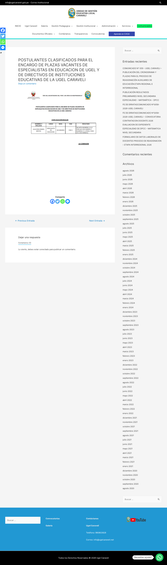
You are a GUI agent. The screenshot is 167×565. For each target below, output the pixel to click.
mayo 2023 (128, 342)
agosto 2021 (128, 435)
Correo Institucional (40, 2)
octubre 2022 (129, 373)
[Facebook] (52, 201)
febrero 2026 (129, 197)
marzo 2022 (128, 404)
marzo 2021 (128, 457)
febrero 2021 (129, 462)
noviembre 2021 (130, 422)
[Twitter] (57, 201)
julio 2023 (127, 334)
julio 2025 (127, 228)
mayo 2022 (128, 395)
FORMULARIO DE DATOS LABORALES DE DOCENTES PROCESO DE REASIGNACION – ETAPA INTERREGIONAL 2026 (142, 141)
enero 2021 (128, 466)
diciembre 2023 (130, 312)
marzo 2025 (128, 245)
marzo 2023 (128, 351)
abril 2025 (127, 241)
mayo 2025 (128, 237)
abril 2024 (127, 294)
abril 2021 (127, 453)
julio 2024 (127, 281)
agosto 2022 (128, 382)
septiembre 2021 (130, 431)
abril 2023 (127, 347)
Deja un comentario (27, 83)
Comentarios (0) (24, 243)
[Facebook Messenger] (67, 201)
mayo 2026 (128, 184)
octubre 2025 (129, 214)
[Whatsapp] (62, 201)
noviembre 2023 (130, 316)
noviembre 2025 (130, 210)
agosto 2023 (128, 329)
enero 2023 (128, 360)
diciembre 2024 (130, 259)
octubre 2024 (129, 267)
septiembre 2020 (130, 484)
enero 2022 (128, 413)
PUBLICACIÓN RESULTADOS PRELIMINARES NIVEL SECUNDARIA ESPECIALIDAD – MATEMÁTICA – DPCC (141, 96)
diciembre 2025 (130, 206)
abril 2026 (127, 188)
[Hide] (1, 53)
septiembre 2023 (131, 325)
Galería (49, 525)
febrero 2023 (129, 356)
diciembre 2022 (130, 365)
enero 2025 (128, 254)
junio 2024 (128, 285)
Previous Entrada (25, 220)
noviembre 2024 (130, 263)
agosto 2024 (128, 276)
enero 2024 (128, 307)
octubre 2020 (129, 479)
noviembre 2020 (130, 475)
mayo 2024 (128, 290)
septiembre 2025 (130, 219)
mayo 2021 (128, 448)
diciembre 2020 (130, 470)
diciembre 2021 (130, 417)
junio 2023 (128, 338)
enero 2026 (128, 201)
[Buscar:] (142, 50)
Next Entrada (97, 220)
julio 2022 (127, 387)
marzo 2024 (128, 298)
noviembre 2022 (130, 369)
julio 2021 (127, 439)
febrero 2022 (129, 409)
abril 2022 (127, 400)
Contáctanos (92, 518)
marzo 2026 (128, 192)
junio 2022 (127, 391)
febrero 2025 (129, 250)
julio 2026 (127, 175)
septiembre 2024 (131, 272)
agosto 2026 (128, 170)
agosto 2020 (128, 488)
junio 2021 (127, 444)
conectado (44, 249)
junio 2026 (127, 179)
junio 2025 (127, 232)
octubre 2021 (129, 426)
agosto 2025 (128, 223)
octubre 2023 (129, 320)
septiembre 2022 (130, 378)
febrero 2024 (129, 303)
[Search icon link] (160, 2)
